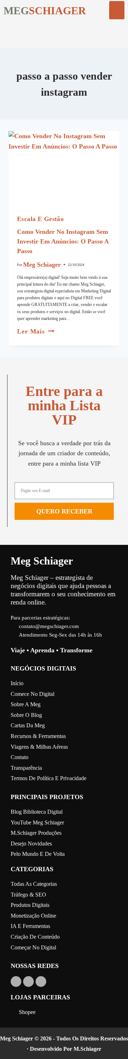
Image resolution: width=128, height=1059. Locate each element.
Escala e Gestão (40, 218)
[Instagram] (28, 981)
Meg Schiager (42, 264)
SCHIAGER (57, 10)
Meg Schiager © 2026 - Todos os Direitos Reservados (64, 1038)
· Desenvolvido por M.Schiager (64, 1049)
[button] (116, 10)
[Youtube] (16, 981)
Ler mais (35, 331)
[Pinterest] (41, 981)
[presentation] (64, 168)
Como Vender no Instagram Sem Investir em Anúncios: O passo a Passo (62, 241)
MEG (16, 10)
